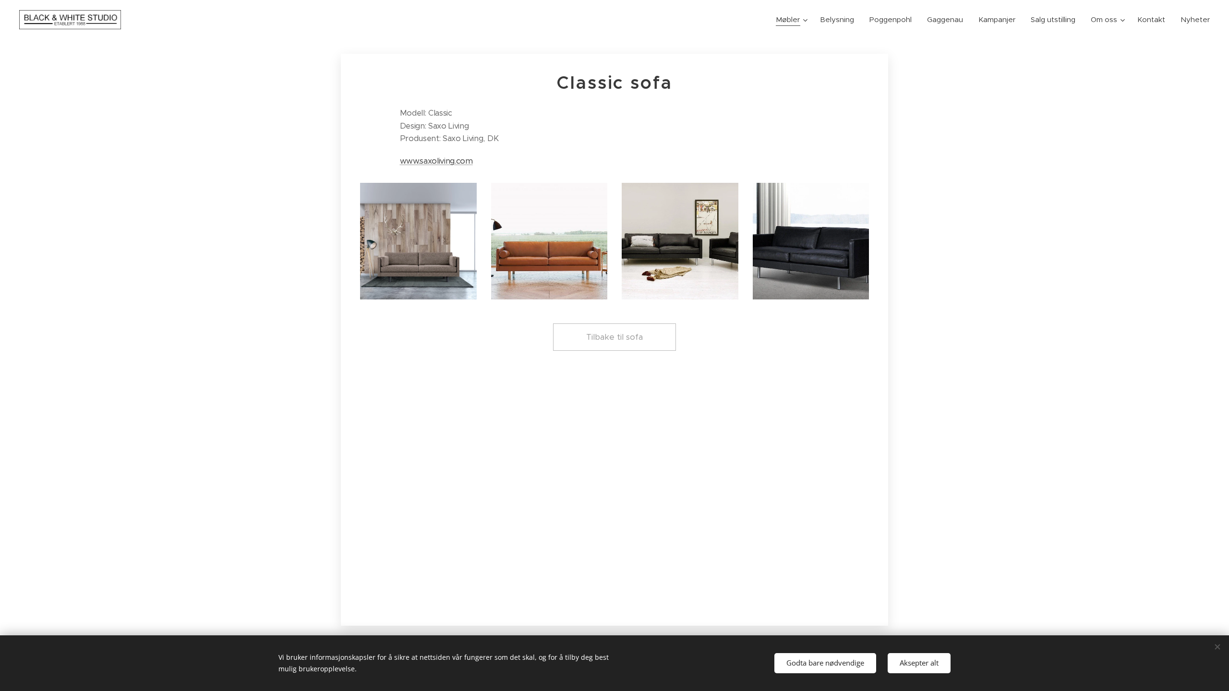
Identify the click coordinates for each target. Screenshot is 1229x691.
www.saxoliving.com (436, 161)
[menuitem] (792, 20)
